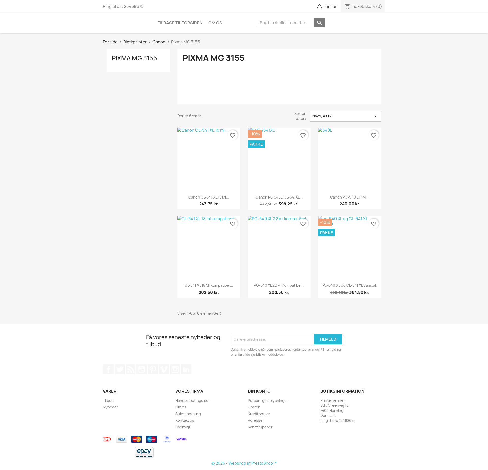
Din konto (259, 391)
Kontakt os (184, 420)
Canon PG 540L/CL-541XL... (279, 197)
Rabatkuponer (260, 426)
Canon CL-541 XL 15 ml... (208, 197)
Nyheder (110, 407)
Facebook (108, 369)
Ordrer (254, 407)
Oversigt (182, 426)
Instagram (175, 369)
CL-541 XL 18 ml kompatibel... (209, 285)
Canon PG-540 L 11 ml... (350, 197)
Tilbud (108, 400)
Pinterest (153, 369)
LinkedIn (186, 369)
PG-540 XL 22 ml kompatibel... (279, 285)
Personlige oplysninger (268, 400)
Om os (215, 23)
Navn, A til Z (345, 116)
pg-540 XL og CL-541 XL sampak (350, 285)
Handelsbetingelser (192, 400)
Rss (130, 369)
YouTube (141, 369)
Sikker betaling (188, 413)
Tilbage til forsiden (180, 23)
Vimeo (164, 369)
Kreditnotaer (259, 413)
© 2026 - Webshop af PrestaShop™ (244, 463)
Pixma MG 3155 (134, 58)
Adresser (256, 420)
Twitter (120, 369)
